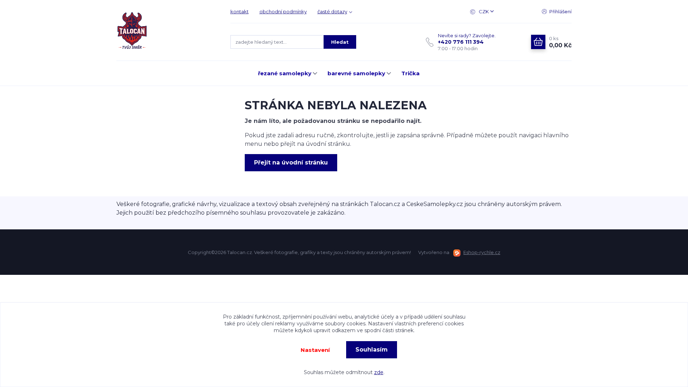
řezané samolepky (284, 73)
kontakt (239, 11)
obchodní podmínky (283, 11)
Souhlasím (371, 349)
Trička (410, 73)
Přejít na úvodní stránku (291, 162)
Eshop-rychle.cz (481, 252)
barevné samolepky (356, 73)
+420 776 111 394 (461, 42)
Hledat (340, 42)
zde (378, 372)
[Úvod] (166, 30)
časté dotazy (332, 11)
